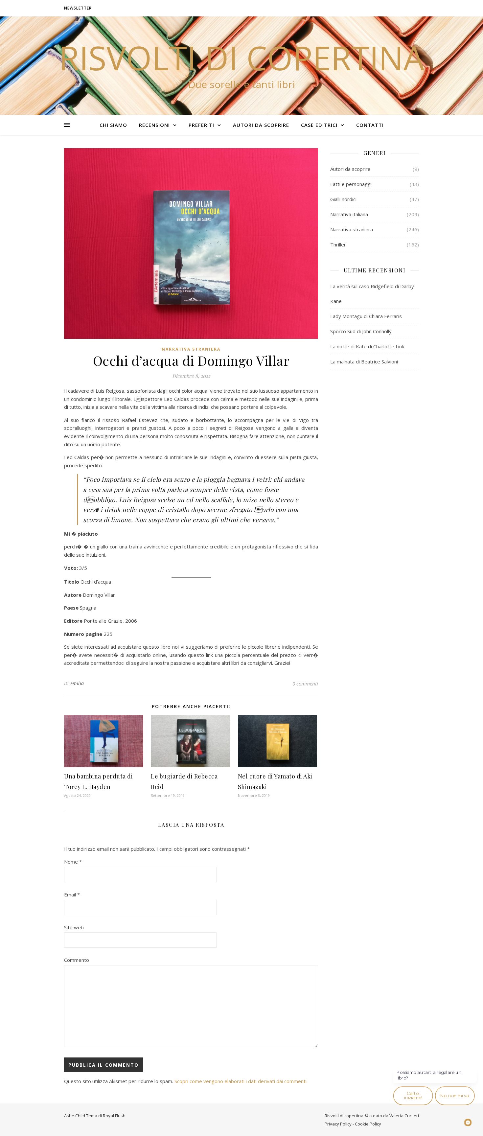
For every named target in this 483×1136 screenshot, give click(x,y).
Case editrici (319, 125)
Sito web (74, 927)
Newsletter (78, 8)
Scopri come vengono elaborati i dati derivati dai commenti (240, 1081)
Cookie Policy (368, 1124)
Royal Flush (114, 1116)
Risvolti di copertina (241, 57)
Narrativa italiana (349, 214)
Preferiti (201, 125)
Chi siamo (113, 125)
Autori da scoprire (261, 125)
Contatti (370, 125)
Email (72, 894)
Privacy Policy (338, 1124)
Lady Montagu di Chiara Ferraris (366, 316)
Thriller (338, 244)
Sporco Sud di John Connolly (361, 331)
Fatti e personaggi (351, 184)
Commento (76, 960)
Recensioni (154, 125)
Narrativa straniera (191, 349)
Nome (73, 861)
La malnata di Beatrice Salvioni (364, 361)
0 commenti (305, 683)
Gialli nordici (343, 199)
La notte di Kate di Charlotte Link (367, 346)
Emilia (77, 683)
